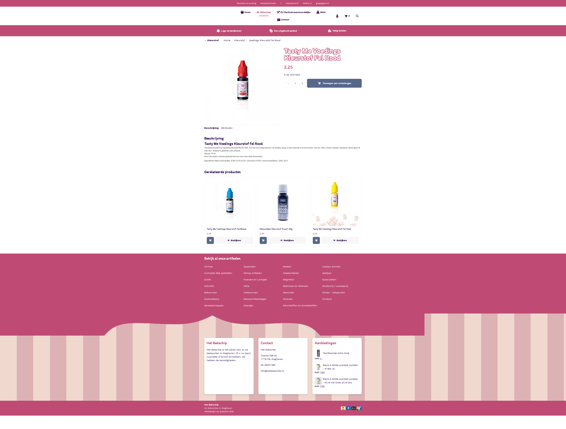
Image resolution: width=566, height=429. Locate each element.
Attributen (227, 128)
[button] (357, 16)
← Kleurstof (211, 40)
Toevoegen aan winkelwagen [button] (210, 240)
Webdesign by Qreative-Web (219, 411)
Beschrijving (211, 128)
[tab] (211, 128)
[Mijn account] (337, 16)
